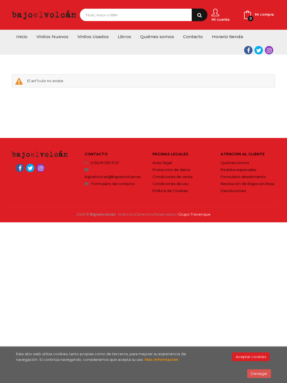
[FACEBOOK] (248, 50)
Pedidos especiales (238, 169)
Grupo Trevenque (194, 214)
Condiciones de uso (170, 183)
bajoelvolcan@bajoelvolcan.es (113, 176)
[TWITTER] (258, 50)
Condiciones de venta (172, 176)
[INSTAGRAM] (269, 50)
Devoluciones (233, 190)
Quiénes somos (235, 162)
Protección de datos (171, 169)
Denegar (259, 373)
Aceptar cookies (251, 356)
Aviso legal (162, 162)
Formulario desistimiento (243, 176)
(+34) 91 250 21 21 (105, 162)
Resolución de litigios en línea (247, 183)
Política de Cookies (170, 190)
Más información (161, 359)
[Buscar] (199, 15)
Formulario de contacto (113, 183)
